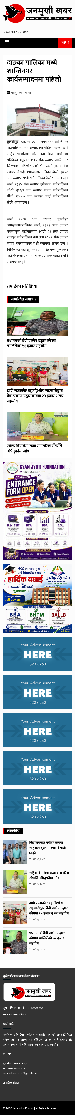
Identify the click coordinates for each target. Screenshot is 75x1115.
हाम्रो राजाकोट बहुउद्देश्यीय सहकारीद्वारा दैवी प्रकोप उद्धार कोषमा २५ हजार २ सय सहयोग (35, 396)
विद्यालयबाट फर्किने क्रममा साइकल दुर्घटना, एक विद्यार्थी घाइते (47, 848)
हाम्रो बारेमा (9, 1024)
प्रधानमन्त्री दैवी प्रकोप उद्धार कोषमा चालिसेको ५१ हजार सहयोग (31, 343)
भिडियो (65, 43)
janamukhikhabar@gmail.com (20, 1073)
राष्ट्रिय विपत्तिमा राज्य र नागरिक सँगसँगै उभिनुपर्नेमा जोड (34, 448)
